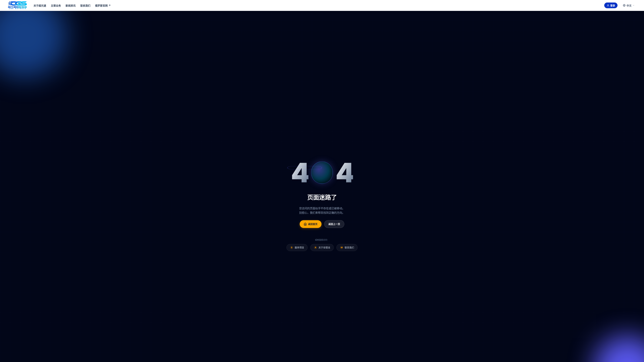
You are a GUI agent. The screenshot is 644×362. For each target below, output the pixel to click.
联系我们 (85, 5)
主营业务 (56, 5)
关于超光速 (40, 5)
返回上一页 (334, 224)
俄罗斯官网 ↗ (103, 5)
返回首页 (312, 224)
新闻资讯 (71, 5)
